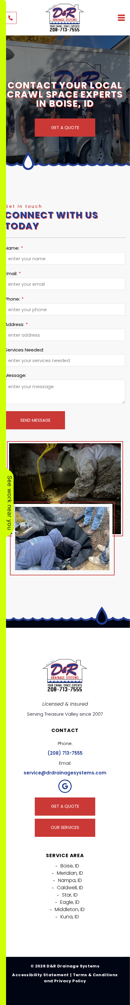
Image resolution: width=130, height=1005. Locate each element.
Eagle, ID (70, 902)
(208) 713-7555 (65, 753)
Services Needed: (24, 350)
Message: (15, 375)
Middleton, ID (70, 909)
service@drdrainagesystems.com (65, 773)
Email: (11, 273)
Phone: (12, 299)
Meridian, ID (70, 873)
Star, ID (70, 894)
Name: (12, 248)
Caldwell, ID (70, 887)
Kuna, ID (69, 916)
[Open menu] (121, 18)
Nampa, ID (70, 880)
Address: (14, 324)
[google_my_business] (65, 787)
